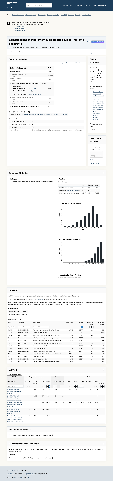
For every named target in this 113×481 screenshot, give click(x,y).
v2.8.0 (14, 470)
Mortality (78, 15)
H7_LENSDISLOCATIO (22, 26)
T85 (34, 88)
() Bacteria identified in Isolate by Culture (14, 391)
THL (28, 477)
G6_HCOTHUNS (20, 30)
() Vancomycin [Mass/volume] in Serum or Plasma (14, 404)
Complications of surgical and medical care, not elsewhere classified (98, 96)
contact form (40, 299)
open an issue (30, 474)
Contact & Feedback (99, 5)
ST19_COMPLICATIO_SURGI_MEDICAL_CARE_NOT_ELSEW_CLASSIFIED (44, 114)
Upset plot (93, 160)
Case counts (41, 15)
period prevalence (72, 190)
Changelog (79, 5)
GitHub (87, 5)
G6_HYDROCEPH (20, 28)
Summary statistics (53, 15)
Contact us (10, 474)
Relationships (86, 15)
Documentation (67, 5)
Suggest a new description (98, 53)
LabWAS (71, 15)
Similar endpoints (30, 15)
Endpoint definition (18, 15)
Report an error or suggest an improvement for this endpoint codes (68, 63)
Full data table (94, 163)
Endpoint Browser (97, 42)
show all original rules (34, 94)
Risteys (12, 3)
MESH (88, 42)
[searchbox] (39, 5)
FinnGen (16, 477)
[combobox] (39, 5)
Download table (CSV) (14, 319)
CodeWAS (64, 15)
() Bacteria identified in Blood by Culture (13, 411)
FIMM (21, 477)
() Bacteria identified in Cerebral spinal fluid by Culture (14, 398)
